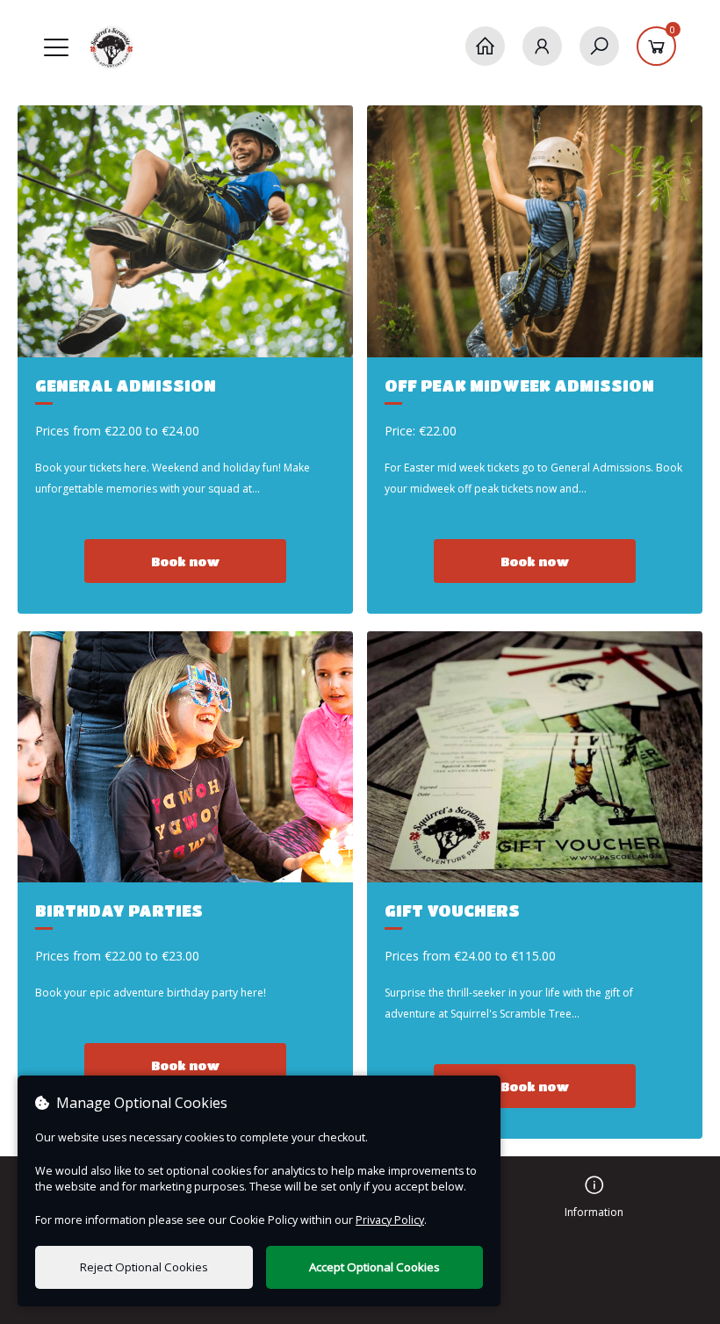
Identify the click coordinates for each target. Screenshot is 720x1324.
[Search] (599, 46)
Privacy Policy (390, 1219)
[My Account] (542, 46)
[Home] (485, 46)
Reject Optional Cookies (144, 1267)
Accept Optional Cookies (374, 1267)
